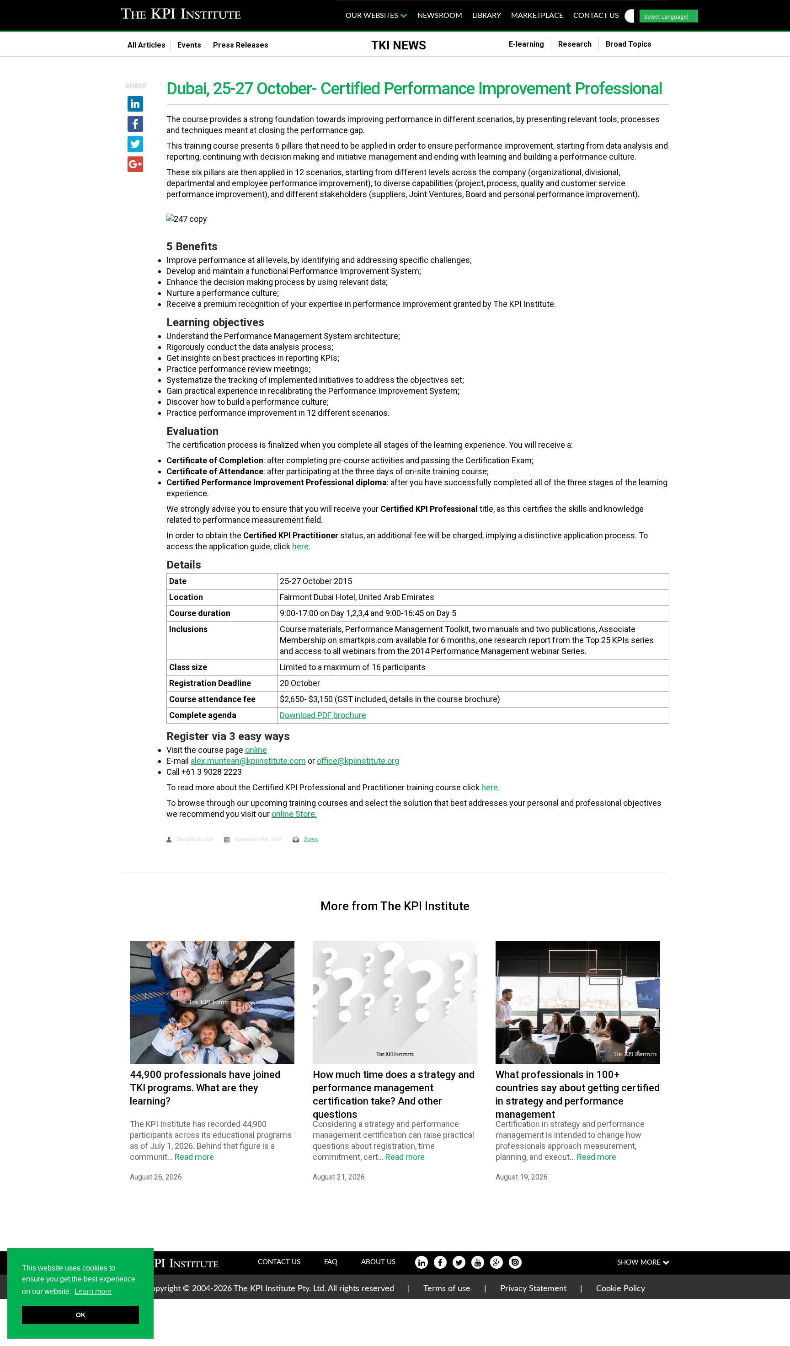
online (256, 750)
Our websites (373, 15)
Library (486, 15)
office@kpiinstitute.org (358, 761)
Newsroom (439, 15)
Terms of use (446, 1289)
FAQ (330, 1262)
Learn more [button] (93, 1291)
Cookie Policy (620, 1289)
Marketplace (537, 15)
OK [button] (80, 1315)
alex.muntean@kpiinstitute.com (248, 761)
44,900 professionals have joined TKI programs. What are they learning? (205, 1088)
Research (575, 44)
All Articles (146, 45)
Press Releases (246, 45)
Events (189, 45)
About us (378, 1262)
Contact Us (279, 1262)
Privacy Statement (533, 1289)
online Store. (294, 814)
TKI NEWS (398, 45)
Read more (194, 1157)
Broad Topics (634, 44)
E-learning (526, 44)
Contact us (596, 15)
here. (301, 546)
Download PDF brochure (323, 715)
